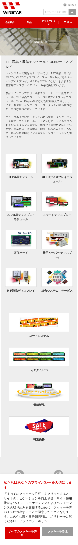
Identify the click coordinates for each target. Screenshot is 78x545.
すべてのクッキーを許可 (22, 533)
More (69, 22)
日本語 (72, 4)
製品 (29, 22)
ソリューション (48, 22)
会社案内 (10, 22)
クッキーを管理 (58, 531)
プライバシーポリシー (34, 521)
